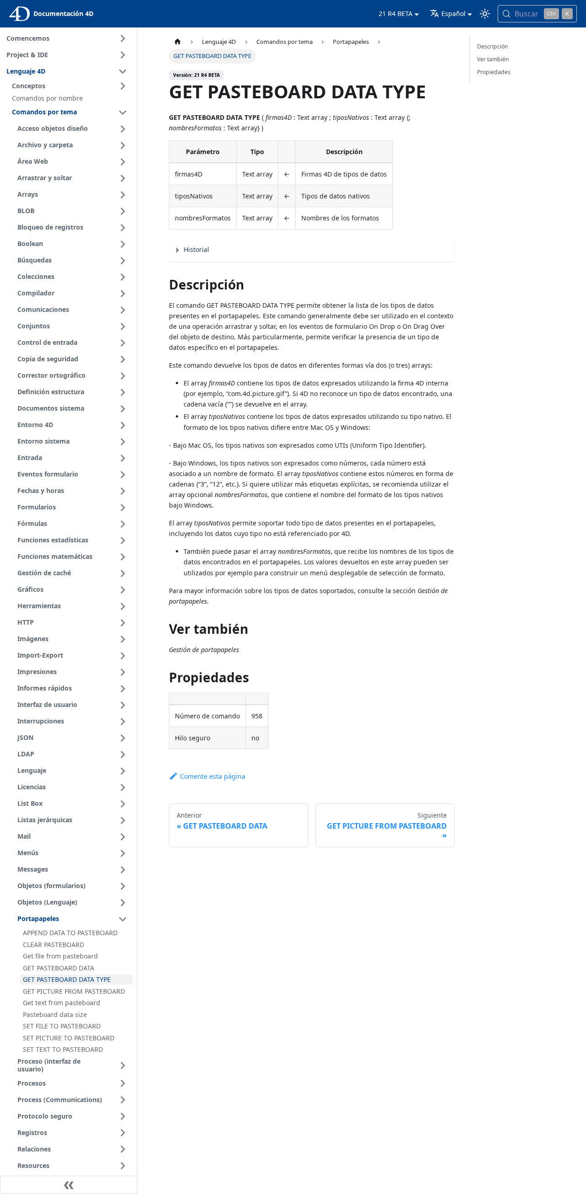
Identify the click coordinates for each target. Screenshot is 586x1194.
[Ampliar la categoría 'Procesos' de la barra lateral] (123, 1083)
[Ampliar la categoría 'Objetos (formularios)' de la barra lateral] (123, 886)
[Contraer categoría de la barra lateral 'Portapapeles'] (123, 919)
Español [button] (453, 13)
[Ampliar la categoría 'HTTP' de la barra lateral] (123, 623)
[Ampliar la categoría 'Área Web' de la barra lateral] (123, 162)
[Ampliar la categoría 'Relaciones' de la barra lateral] (123, 1149)
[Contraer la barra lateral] (68, 1185)
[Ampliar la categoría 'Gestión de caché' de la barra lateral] (123, 573)
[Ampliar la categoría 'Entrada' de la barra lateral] (123, 458)
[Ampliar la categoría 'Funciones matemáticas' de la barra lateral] (123, 557)
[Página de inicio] (177, 42)
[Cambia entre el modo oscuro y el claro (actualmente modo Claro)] (484, 13)
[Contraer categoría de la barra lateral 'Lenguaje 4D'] (123, 71)
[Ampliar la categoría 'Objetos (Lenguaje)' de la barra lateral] (123, 902)
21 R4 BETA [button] (395, 13)
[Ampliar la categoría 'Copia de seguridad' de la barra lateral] (123, 359)
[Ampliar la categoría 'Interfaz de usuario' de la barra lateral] (123, 705)
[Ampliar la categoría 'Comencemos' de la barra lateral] (123, 38)
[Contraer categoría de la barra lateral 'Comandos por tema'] (123, 112)
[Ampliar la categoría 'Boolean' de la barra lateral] (123, 244)
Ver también (493, 59)
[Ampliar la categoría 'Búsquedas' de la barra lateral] (123, 260)
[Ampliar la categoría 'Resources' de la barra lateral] (123, 1165)
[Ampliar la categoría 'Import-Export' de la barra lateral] (123, 655)
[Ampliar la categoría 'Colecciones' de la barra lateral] (123, 277)
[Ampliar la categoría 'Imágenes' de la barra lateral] (123, 639)
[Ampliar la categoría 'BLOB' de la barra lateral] (123, 211)
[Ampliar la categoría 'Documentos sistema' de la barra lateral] (123, 409)
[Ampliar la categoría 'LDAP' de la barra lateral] (123, 754)
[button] (71, 85)
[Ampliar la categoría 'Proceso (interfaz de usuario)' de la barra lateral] (123, 1065)
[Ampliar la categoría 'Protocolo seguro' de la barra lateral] (123, 1116)
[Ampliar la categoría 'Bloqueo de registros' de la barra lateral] (123, 227)
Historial (196, 249)
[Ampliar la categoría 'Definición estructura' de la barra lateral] (123, 392)
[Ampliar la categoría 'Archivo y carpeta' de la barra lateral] (123, 145)
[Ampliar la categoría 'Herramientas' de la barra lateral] (123, 606)
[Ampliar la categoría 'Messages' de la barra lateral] (123, 869)
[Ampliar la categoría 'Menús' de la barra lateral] (123, 853)
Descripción (492, 46)
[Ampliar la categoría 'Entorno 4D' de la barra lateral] (123, 425)
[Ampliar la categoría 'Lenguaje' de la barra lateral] (123, 771)
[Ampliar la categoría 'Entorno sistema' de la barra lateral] (123, 441)
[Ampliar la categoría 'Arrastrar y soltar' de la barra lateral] (123, 178)
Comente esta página (212, 776)
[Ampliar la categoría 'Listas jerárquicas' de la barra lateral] (123, 820)
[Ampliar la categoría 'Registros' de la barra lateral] (123, 1132)
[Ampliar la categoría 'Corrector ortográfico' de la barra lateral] (123, 376)
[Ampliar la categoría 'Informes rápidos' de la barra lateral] (123, 688)
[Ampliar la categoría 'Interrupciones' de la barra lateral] (123, 721)
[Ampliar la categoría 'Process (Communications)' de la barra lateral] (123, 1099)
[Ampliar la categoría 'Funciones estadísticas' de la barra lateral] (123, 540)
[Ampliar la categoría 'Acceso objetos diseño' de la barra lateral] (123, 129)
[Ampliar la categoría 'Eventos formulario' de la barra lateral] (123, 474)
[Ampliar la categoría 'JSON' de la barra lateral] (123, 738)
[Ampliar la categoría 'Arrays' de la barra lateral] (123, 194)
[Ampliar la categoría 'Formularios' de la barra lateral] (123, 507)
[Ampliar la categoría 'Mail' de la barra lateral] (123, 837)
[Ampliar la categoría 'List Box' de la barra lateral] (123, 804)
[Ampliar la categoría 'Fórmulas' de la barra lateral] (123, 524)
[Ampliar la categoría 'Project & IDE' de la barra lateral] (123, 55)
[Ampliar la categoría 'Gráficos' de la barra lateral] (123, 590)
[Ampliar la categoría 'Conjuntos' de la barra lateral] (123, 326)
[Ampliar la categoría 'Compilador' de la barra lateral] (123, 293)
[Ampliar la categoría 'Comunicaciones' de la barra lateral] (123, 310)
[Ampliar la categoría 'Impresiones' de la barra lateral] (123, 672)
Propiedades (493, 72)
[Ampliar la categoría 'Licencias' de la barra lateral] (123, 787)
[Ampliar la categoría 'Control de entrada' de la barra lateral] (123, 343)
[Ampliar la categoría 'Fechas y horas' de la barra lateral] (123, 491)
